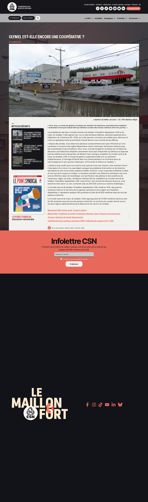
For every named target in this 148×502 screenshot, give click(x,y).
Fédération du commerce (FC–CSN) (99, 221)
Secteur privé (66, 210)
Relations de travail (63, 217)
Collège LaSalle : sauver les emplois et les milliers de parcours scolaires (33, 148)
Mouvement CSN (54, 210)
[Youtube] (110, 8)
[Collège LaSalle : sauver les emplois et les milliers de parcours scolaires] (17, 148)
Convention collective (84, 213)
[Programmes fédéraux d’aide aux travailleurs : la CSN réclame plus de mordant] (17, 135)
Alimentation (53, 213)
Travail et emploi (79, 210)
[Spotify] (115, 8)
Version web (28, 219)
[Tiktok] (106, 8)
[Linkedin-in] (123, 8)
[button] (38, 18)
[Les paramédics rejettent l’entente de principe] (17, 161)
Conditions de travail (67, 213)
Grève (96, 213)
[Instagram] (102, 8)
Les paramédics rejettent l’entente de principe (33, 161)
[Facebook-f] (98, 8)
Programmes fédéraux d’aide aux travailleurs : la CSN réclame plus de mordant (33, 135)
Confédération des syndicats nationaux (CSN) (66, 221)
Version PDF (17, 219)
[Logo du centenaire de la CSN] (12, 7)
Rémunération (77, 217)
